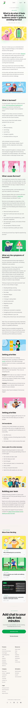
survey (3, 361)
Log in (20, 2)
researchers (20, 196)
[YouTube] (20, 702)
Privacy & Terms (5, 687)
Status (16, 660)
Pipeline (4, 658)
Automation (4, 663)
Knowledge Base (5, 654)
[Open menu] (24, 2)
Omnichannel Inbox (6, 651)
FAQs (16, 651)
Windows (17, 673)
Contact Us (4, 680)
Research (23, 53)
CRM (3, 656)
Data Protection (5, 689)
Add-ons (4, 665)
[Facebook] (7, 702)
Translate (4, 678)
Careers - (6, 673)
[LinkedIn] (14, 702)
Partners (4, 676)
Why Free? (4, 671)
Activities (4, 660)
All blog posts (15, 7)
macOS (16, 675)
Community (17, 662)
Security (4, 691)
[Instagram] (17, 702)
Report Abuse (5, 693)
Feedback (4, 662)
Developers (17, 658)
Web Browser (18, 671)
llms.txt (3, 682)
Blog (16, 653)
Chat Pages (4, 653)
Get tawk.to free (14, 631)
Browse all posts (14, 636)
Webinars (17, 656)
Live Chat (4, 649)
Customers (4, 675)
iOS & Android (18, 676)
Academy (17, 654)
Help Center (17, 649)
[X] (10, 702)
